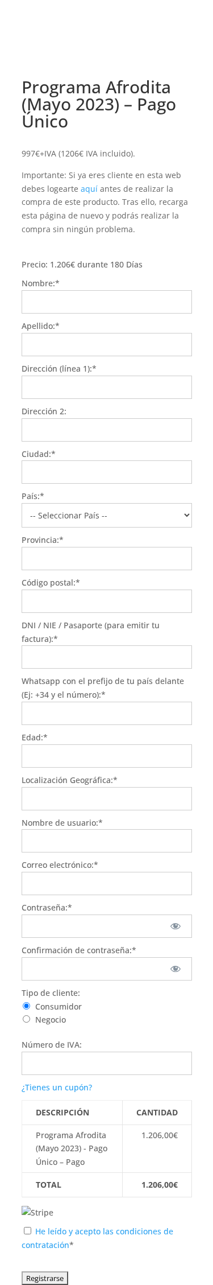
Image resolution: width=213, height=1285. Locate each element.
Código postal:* (51, 582)
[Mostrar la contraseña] (175, 926)
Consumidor (58, 1006)
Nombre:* (41, 283)
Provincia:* (43, 539)
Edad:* (35, 737)
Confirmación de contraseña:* (79, 950)
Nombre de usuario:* (62, 822)
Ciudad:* (39, 453)
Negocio (50, 1019)
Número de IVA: (52, 1044)
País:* (33, 496)
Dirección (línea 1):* (59, 368)
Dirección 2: (44, 411)
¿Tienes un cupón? (57, 1087)
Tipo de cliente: (51, 992)
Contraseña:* (47, 907)
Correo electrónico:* (60, 864)
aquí (89, 188)
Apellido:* (41, 325)
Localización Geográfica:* (70, 780)
